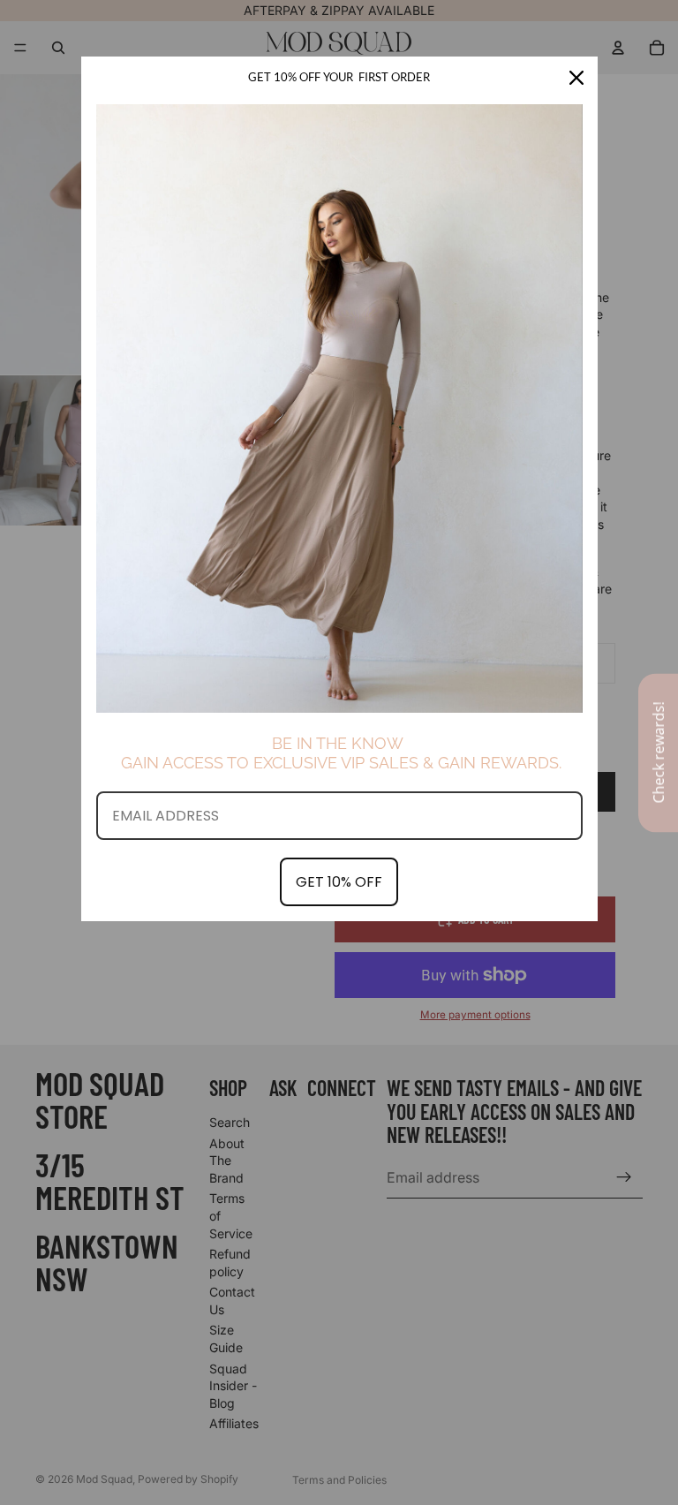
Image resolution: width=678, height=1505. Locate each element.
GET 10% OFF (339, 882)
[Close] (576, 78)
